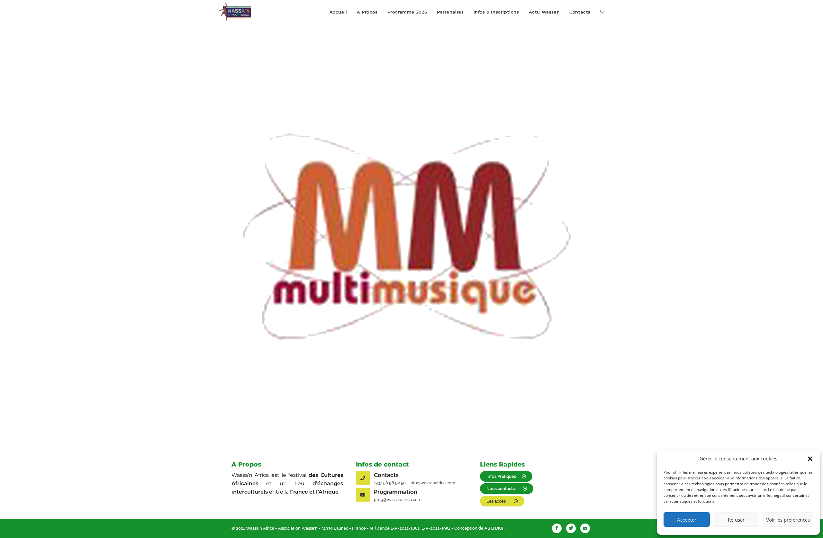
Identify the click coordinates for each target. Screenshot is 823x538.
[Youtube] (585, 528)
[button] (810, 459)
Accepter (686, 519)
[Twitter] (571, 528)
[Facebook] (557, 528)
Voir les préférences (788, 519)
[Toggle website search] (602, 12)
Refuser (736, 519)
